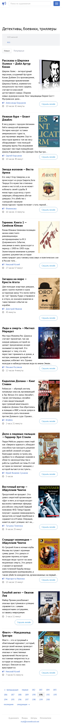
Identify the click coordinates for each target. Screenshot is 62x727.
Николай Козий (13, 264)
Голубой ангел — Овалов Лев (18, 594)
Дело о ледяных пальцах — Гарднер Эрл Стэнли (18, 435)
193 (55, 694)
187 (12, 694)
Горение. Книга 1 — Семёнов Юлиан (14, 224)
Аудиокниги (14, 718)
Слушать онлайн (48, 104)
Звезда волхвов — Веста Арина (17, 170)
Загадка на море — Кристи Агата (14, 280)
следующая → (23, 704)
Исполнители (45, 718)
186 (5, 694)
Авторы (34, 718)
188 (19, 694)
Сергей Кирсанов (14, 155)
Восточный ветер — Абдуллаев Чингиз (14, 488)
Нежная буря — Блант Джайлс (16, 118)
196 (19, 699)
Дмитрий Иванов (14, 308)
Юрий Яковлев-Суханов (17, 473)
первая (25, 689)
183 (40, 689)
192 (48, 694)
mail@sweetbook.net (30, 721)
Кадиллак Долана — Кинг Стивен (18, 382)
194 (5, 699)
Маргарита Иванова (15, 578)
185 (55, 689)
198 (34, 699)
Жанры (25, 718)
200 (48, 699)
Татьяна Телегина (14, 525)
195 (12, 699)
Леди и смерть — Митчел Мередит (18, 329)
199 (41, 699)
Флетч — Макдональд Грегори (16, 634)
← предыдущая (11, 689)
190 (34, 694)
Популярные (19, 51)
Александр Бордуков (16, 102)
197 (27, 699)
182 (33, 689)
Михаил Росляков (14, 367)
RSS (8, 42)
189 (27, 694)
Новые (7, 51)
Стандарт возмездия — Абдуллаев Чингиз (17, 541)
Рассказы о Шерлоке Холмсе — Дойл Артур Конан (16, 64)
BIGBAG (9, 420)
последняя (8, 704)
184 (47, 689)
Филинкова (11, 208)
